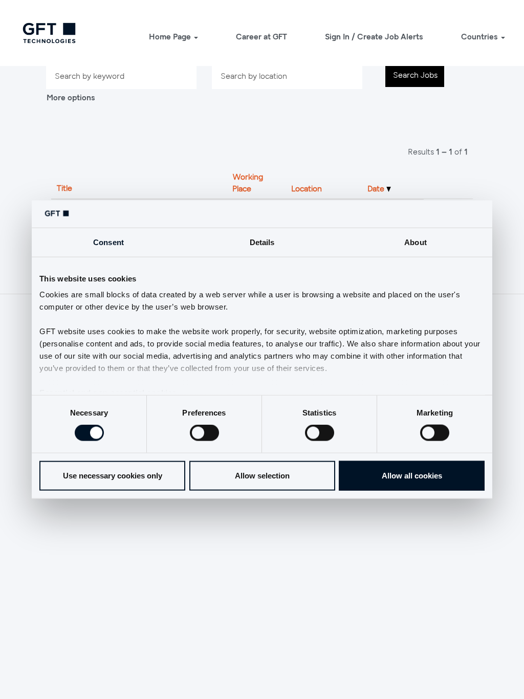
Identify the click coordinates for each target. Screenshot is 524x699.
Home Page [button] (171, 36)
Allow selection (262, 475)
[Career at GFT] (49, 33)
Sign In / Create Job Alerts (374, 36)
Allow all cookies (412, 475)
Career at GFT (261, 36)
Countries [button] (480, 36)
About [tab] (415, 241)
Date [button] (376, 188)
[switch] (204, 433)
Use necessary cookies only (112, 475)
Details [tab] (262, 241)
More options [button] (71, 97)
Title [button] (64, 187)
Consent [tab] (108, 241)
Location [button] (306, 188)
